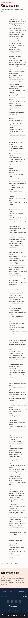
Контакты (12, 591)
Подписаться (23, 596)
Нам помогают (21, 591)
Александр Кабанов (6, 2)
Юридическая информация (14, 611)
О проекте (5, 591)
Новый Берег (17, 9)
